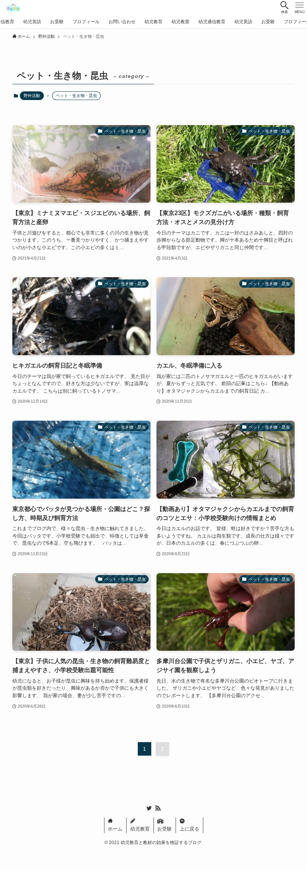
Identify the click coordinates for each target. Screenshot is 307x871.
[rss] (158, 808)
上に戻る (189, 829)
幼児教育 (140, 829)
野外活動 (32, 95)
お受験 (164, 829)
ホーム (115, 829)
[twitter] (149, 808)
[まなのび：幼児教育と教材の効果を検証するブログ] (13, 7)
